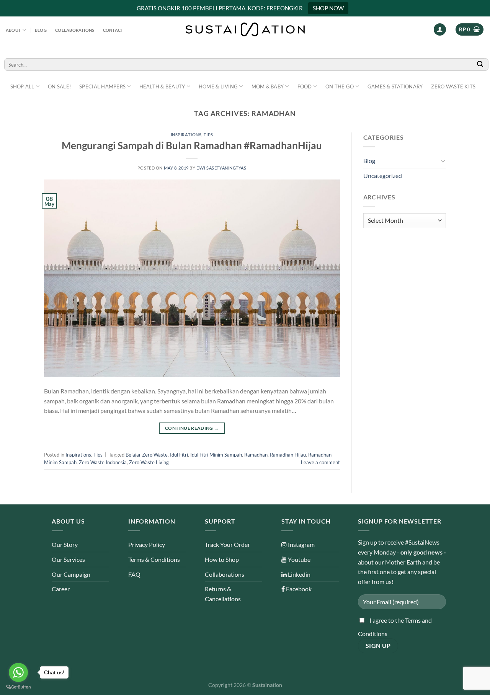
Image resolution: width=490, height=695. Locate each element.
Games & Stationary (395, 86)
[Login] (440, 29)
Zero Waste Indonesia (103, 462)
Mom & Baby (268, 86)
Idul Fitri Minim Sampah (216, 455)
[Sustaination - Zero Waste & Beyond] (245, 29)
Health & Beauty (162, 86)
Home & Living (218, 86)
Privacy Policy (146, 544)
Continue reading (192, 428)
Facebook (298, 588)
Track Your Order (227, 544)
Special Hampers (102, 86)
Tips (208, 134)
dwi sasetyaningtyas (221, 167)
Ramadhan (256, 455)
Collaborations (74, 30)
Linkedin (298, 574)
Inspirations (186, 134)
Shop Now (328, 8)
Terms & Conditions (154, 559)
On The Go (339, 86)
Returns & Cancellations (223, 593)
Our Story (65, 544)
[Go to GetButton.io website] (18, 687)
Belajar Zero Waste (147, 455)
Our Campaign (71, 574)
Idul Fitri (179, 455)
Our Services (68, 559)
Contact (113, 30)
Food (304, 86)
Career (61, 588)
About (13, 30)
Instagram (301, 544)
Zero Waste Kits (453, 86)
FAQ (134, 574)
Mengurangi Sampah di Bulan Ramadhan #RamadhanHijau (192, 145)
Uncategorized (382, 175)
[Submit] (480, 64)
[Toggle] (443, 160)
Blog (41, 30)
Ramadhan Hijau (288, 455)
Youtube (298, 559)
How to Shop (222, 559)
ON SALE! (59, 86)
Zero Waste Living (149, 462)
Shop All (22, 86)
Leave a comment (320, 462)
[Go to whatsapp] (18, 672)
